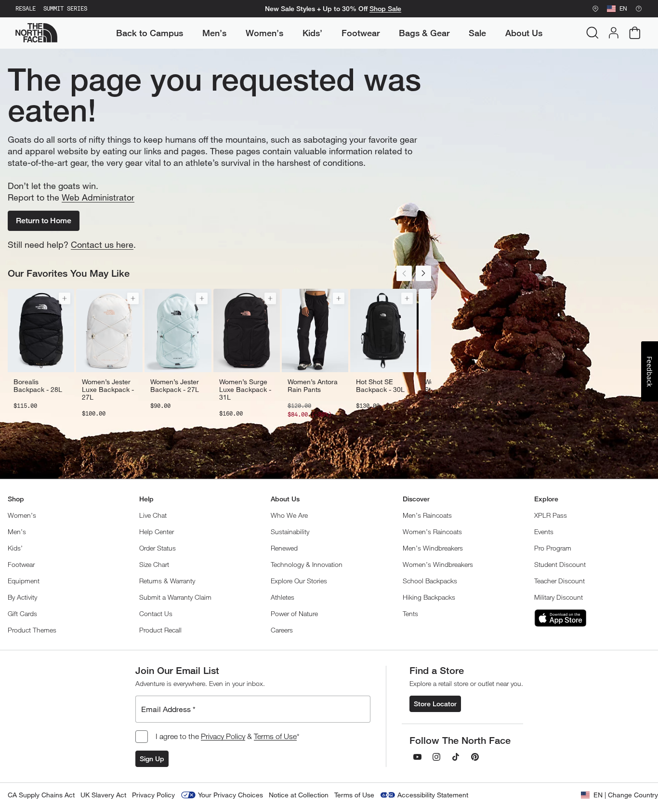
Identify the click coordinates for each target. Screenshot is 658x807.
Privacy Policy (223, 736)
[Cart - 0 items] (635, 32)
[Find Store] (595, 9)
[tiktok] (455, 757)
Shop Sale (385, 9)
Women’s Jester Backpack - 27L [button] (174, 385)
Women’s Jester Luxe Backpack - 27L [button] (108, 389)
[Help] (639, 9)
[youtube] (417, 757)
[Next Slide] (423, 273)
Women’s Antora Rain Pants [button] (313, 385)
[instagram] (436, 757)
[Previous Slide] (404, 273)
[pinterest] (475, 757)
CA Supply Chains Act (41, 795)
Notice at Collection (299, 795)
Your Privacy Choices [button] (230, 795)
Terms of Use (275, 736)
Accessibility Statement (432, 795)
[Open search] (592, 32)
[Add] (64, 298)
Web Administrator (98, 197)
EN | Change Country (625, 795)
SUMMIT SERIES (65, 8)
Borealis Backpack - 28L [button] (37, 385)
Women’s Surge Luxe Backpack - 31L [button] (245, 389)
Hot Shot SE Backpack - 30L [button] (380, 385)
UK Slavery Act (103, 795)
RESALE (25, 8)
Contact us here (102, 244)
